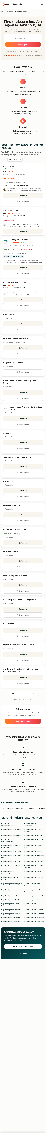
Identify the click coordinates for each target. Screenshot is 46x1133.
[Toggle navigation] (42, 4)
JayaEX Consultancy (11, 210)
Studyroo (7, 433)
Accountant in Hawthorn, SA (13, 808)
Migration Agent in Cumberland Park (7, 841)
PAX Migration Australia (19, 240)
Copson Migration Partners (14, 282)
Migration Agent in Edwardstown (30, 905)
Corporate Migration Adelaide (16, 363)
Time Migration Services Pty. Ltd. (17, 457)
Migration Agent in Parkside (10, 896)
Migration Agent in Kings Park (11, 835)
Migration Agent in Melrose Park (33, 885)
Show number (24, 201)
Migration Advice (10, 552)
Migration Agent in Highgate (33, 851)
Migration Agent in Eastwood (34, 914)
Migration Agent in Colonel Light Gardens (10, 847)
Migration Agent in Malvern (33, 835)
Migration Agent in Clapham (11, 861)
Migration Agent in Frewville (10, 914)
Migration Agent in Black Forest (9, 879)
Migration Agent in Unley (32, 871)
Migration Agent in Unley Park (11, 829)
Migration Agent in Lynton (10, 890)
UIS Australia (8, 624)
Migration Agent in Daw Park (33, 861)
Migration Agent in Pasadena (34, 917)
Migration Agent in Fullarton (33, 877)
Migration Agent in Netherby (11, 851)
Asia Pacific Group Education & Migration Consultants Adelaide (20, 670)
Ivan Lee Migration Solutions (15, 576)
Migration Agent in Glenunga (34, 921)
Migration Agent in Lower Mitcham (32, 831)
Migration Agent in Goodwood (7, 873)
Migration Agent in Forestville (34, 896)
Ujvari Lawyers (9, 314)
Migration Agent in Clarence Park (11, 857)
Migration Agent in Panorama (11, 910)
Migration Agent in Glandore (33, 910)
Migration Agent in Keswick (10, 921)
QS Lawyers (8, 481)
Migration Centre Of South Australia (18, 645)
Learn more (23, 953)
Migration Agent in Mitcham (10, 865)
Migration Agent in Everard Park (10, 905)
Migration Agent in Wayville (10, 900)
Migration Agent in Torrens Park (33, 847)
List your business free (24, 947)
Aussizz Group (9, 166)
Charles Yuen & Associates (14, 529)
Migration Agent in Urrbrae (33, 900)
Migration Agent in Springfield (11, 884)
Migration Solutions (11, 505)
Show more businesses (21, 694)
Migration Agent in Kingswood (30, 825)
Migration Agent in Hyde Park (34, 839)
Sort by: (4, 159)
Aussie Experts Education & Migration (19, 600)
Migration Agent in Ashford (10, 917)
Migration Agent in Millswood (34, 855)
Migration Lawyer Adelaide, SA (16, 338)
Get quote (23, 195)
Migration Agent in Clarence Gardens (33, 867)
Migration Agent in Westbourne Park (7, 825)
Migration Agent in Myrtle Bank (32, 891)
